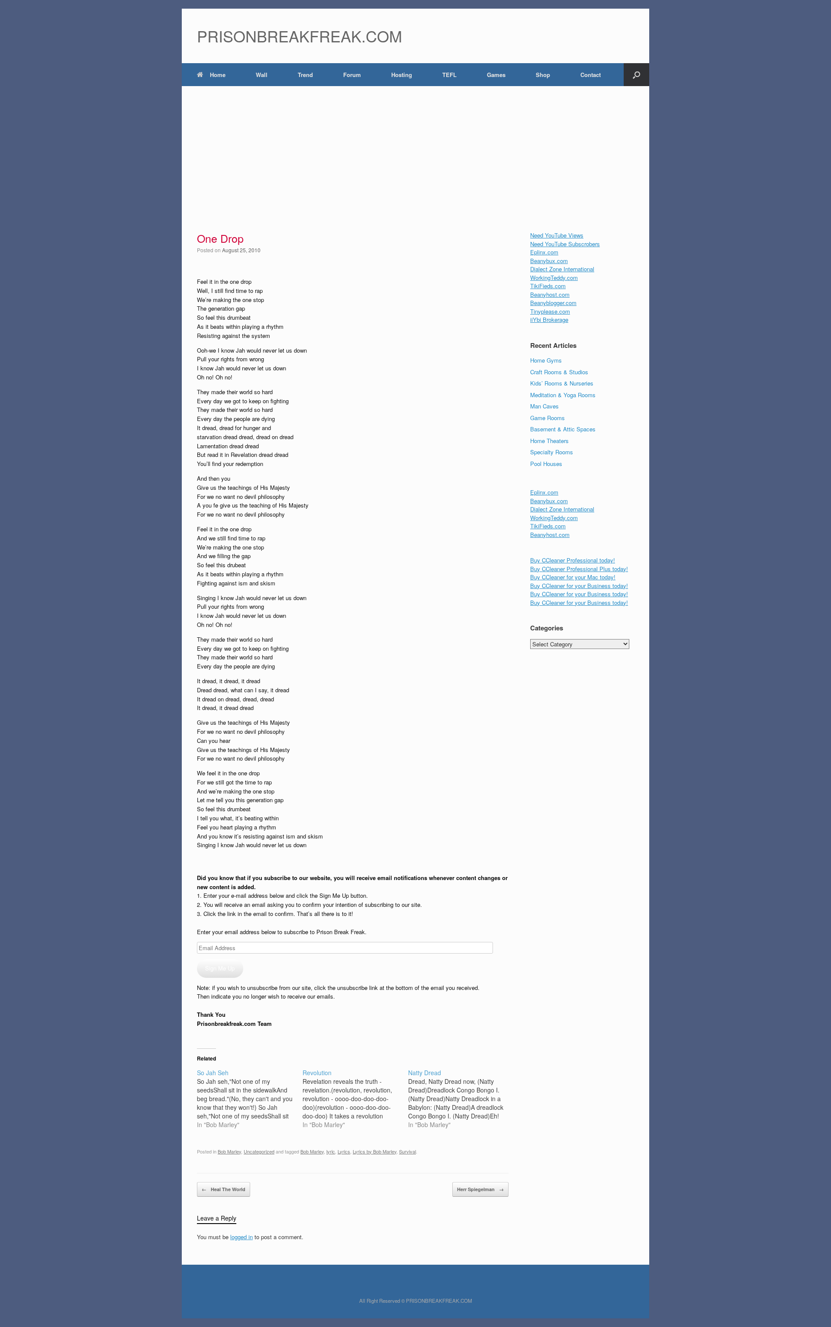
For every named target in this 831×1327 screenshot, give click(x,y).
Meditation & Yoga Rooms (563, 395)
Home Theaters (549, 441)
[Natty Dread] (461, 1098)
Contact (590, 75)
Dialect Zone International (562, 269)
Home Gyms (546, 360)
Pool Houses (546, 463)
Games (496, 75)
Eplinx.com (544, 252)
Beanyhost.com (550, 294)
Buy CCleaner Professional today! (572, 560)
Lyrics (344, 1151)
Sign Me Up (220, 968)
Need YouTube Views (556, 235)
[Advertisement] (415, 151)
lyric (330, 1151)
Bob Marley (229, 1151)
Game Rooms (547, 418)
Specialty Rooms (551, 452)
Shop (543, 75)
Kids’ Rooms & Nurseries (561, 383)
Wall (261, 75)
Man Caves (544, 406)
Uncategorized (259, 1151)
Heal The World (223, 1189)
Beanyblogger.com (553, 303)
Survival (407, 1151)
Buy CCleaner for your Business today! (579, 586)
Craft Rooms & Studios (559, 372)
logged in (241, 1237)
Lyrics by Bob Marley (374, 1151)
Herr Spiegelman (480, 1189)
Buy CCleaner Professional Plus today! (579, 569)
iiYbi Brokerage (549, 319)
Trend (305, 75)
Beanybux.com (549, 261)
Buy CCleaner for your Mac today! (572, 577)
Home (217, 75)
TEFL (449, 75)
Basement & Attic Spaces (563, 429)
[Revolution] (355, 1098)
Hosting (401, 75)
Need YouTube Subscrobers (565, 244)
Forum (352, 75)
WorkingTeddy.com (554, 277)
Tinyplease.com (550, 311)
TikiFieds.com (548, 286)
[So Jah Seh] (250, 1098)
